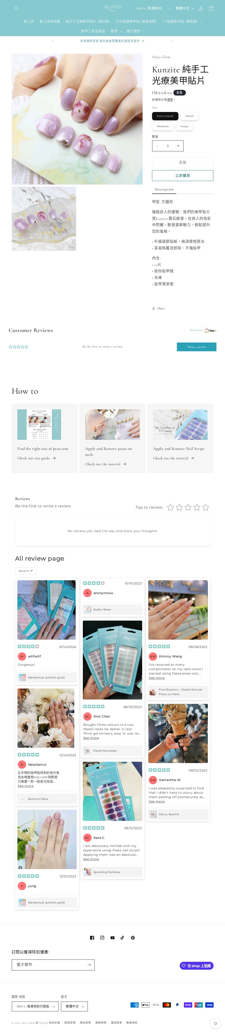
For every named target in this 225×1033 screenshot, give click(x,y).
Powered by (196, 330)
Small (191, 117)
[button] (17, 9)
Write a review (196, 347)
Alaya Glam (27, 1022)
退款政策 (70, 1022)
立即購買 (182, 176)
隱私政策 (85, 1022)
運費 (170, 99)
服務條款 (101, 1022)
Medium (164, 127)
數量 (155, 136)
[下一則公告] (172, 41)
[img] (28, 647)
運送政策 (116, 1022)
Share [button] (161, 308)
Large (186, 127)
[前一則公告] (52, 41)
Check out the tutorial (102, 464)
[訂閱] (89, 965)
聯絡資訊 (132, 1022)
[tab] (164, 189)
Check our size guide (33, 458)
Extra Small (167, 117)
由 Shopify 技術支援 (48, 1022)
